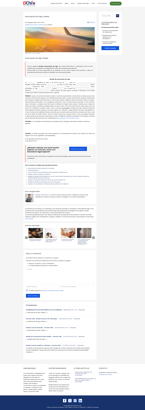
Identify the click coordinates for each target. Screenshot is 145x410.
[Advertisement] (72, 10)
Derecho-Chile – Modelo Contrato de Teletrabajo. (41, 318)
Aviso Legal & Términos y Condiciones (75, 407)
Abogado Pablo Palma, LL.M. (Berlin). (45, 195)
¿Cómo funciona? (83, 3)
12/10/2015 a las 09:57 (69, 345)
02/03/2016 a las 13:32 (61, 327)
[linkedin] (80, 400)
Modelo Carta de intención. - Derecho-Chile (39, 327)
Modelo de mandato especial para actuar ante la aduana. (44, 182)
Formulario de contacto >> (78, 149)
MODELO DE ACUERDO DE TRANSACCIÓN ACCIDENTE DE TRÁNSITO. (48, 184)
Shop (93, 3)
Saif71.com (31, 53)
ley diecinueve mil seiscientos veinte (68, 118)
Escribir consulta (110, 48)
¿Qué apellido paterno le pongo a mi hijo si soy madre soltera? (85, 380)
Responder (81, 310)
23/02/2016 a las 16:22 (70, 336)
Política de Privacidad (93, 407)
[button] (26, 237)
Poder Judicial (29, 218)
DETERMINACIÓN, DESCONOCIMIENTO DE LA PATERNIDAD (44, 310)
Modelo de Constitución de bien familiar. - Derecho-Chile (44, 336)
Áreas (66, 3)
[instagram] (75, 400)
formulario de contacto (105, 374)
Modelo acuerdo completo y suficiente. (39, 174)
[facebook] (64, 400)
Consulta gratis (115, 3)
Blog (73, 3)
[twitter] (70, 400)
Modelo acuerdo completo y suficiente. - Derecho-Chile (43, 345)
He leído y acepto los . (46, 290)
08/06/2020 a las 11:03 (70, 310)
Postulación (102, 3)
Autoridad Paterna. (33, 170)
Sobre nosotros (56, 3)
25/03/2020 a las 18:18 (65, 318)
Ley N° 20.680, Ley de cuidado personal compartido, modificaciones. (48, 172)
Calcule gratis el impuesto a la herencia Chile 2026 (83, 373)
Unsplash (38, 53)
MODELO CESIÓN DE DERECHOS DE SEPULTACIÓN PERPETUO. (47, 180)
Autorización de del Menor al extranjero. (41, 168)
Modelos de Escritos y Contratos (34, 24)
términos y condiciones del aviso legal (52, 290)
